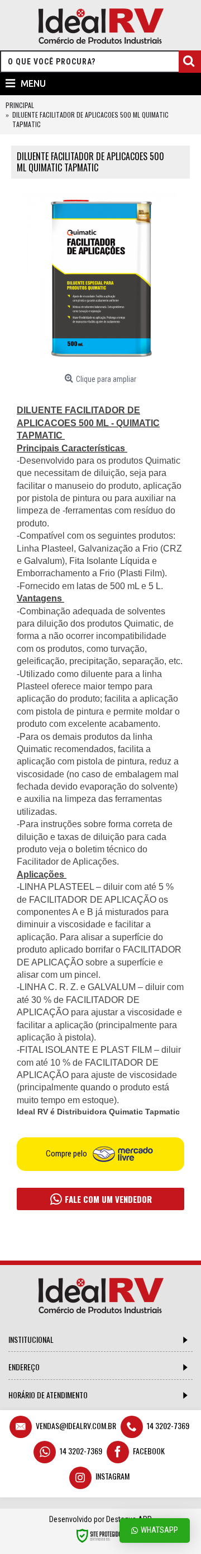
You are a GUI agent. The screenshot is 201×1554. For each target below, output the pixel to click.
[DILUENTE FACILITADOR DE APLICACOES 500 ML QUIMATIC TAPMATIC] (100, 279)
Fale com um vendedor (107, 1199)
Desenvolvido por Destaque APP (100, 1519)
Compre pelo (67, 1154)
